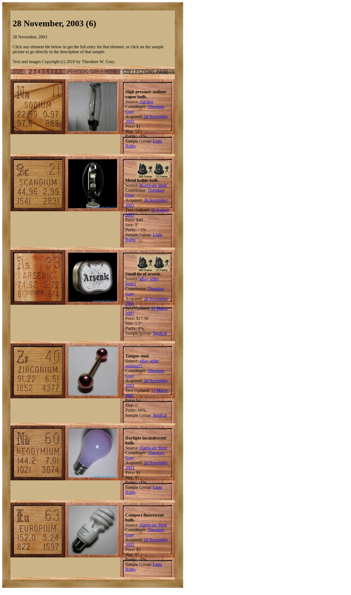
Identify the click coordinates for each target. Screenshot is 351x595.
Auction (146, 101)
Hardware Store (153, 185)
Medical (160, 333)
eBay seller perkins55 (142, 363)
